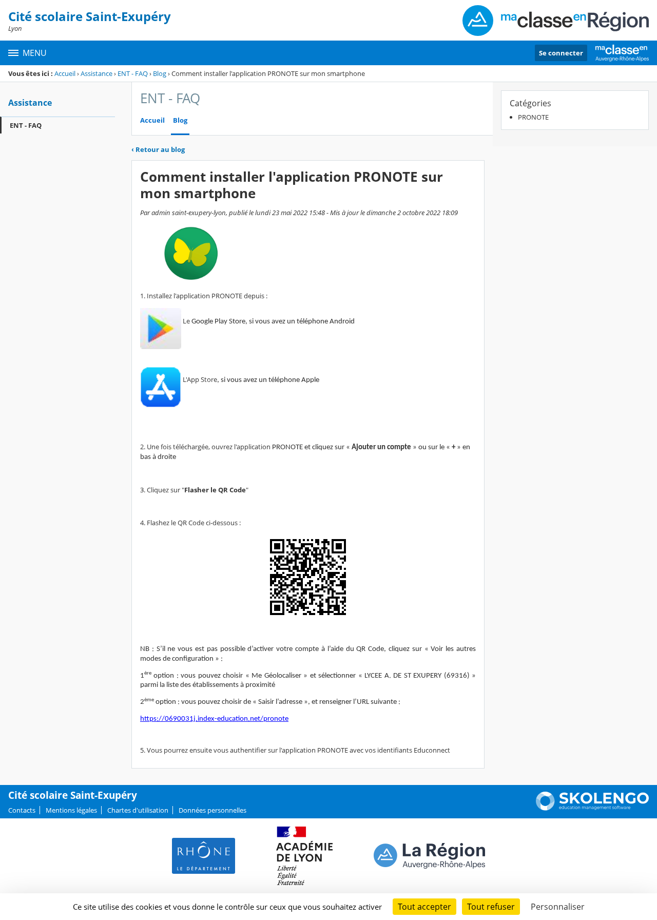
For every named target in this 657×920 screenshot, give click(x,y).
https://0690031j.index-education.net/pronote (214, 719)
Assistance (96, 73)
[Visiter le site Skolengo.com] (592, 808)
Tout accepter (424, 906)
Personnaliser (558, 906)
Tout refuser (491, 906)
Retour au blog (158, 149)
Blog (159, 73)
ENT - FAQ (133, 73)
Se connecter (561, 52)
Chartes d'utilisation (137, 810)
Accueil (64, 73)
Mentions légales (71, 810)
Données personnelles (212, 810)
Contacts (21, 810)
